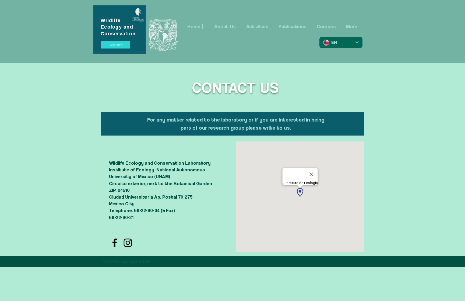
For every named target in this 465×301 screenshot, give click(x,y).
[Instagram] (127, 242)
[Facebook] (114, 242)
